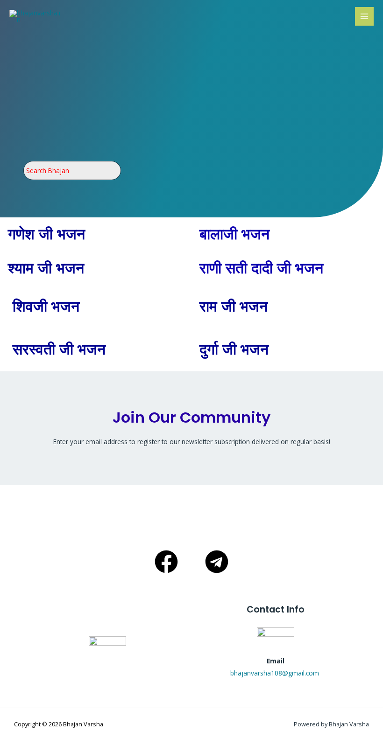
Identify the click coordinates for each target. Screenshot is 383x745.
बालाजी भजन (234, 234)
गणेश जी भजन (46, 234)
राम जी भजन (233, 306)
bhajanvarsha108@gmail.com (275, 672)
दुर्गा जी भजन (234, 349)
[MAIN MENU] (364, 16)
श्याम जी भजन (46, 268)
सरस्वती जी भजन (59, 349)
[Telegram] (216, 561)
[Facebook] (166, 561)
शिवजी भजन (46, 306)
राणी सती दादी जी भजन (261, 268)
